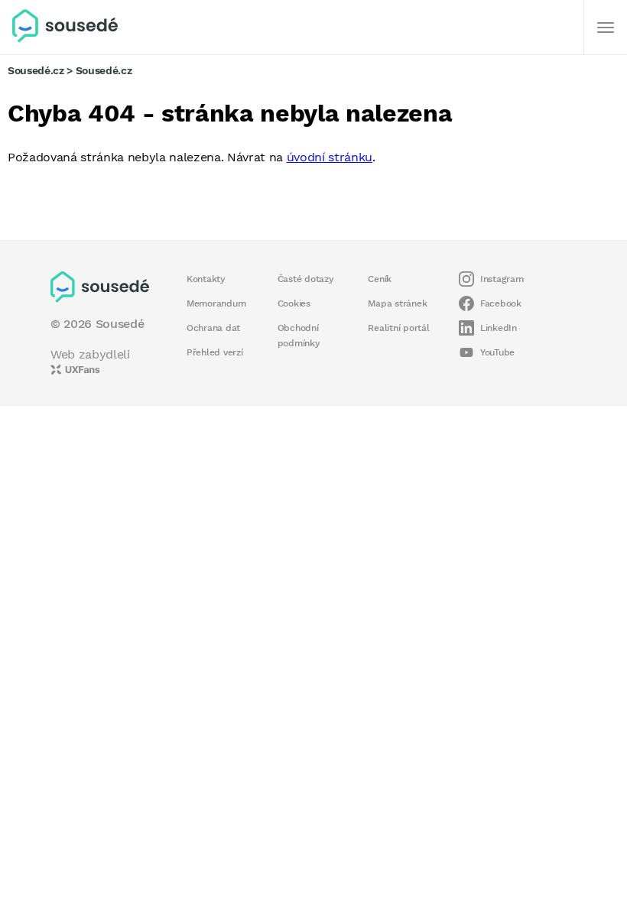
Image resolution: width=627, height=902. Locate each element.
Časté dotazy (306, 279)
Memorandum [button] (216, 303)
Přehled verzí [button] (215, 352)
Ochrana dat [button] (213, 328)
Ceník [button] (379, 279)
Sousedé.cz (36, 70)
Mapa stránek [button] (397, 303)
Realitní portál (398, 328)
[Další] (605, 27)
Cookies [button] (294, 303)
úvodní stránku (329, 157)
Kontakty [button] (206, 279)
